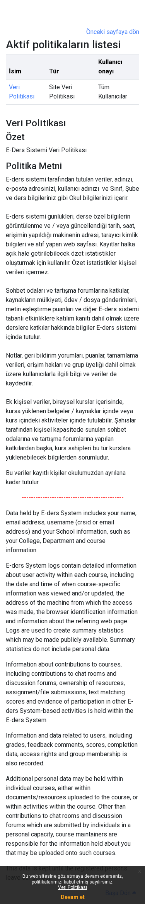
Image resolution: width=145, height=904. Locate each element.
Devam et (73, 897)
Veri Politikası (72, 887)
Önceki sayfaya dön (112, 32)
